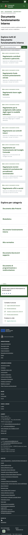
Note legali (3, 502)
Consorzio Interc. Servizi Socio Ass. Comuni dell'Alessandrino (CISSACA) (14, 485)
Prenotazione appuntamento (8, 511)
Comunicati (3, 396)
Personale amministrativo (7, 353)
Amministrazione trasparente (8, 506)
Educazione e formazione (7, 379)
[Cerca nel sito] (23, 6)
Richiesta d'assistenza (6, 513)
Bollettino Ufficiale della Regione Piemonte (11, 474)
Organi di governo (5, 351)
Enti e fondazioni (5, 348)
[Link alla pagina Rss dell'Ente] (2, 520)
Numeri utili (3, 433)
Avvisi (2, 398)
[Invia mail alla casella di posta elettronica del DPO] (11, 441)
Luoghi (2, 406)
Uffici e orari (3, 431)
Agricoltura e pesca (5, 365)
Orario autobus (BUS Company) (8, 490)
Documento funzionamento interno (11, 53)
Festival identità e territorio (7, 493)
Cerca (24, 47)
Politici (2, 355)
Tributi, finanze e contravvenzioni (8, 386)
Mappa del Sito (19, 529)
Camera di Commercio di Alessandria (9, 477)
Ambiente (3, 368)
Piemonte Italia (4, 488)
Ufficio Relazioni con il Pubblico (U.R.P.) (10, 428)
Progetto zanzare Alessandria (8, 495)
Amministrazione (8, 11)
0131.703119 (8, 422)
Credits (8, 529)
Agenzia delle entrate (6, 465)
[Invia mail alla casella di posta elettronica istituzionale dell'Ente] (12, 424)
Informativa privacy (5, 499)
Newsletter (3, 522)
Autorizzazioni (4, 372)
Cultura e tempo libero (6, 377)
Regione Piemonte (5, 1)
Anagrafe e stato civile (6, 370)
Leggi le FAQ (4, 508)
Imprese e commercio (6, 381)
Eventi (2, 409)
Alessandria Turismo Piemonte (8, 470)
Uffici (2, 357)
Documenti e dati (17, 11)
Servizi (16, 528)
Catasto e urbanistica (6, 374)
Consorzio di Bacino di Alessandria (9, 481)
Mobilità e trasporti (5, 384)
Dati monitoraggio (5, 528)
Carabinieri (3, 479)
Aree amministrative (6, 344)
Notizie (2, 394)
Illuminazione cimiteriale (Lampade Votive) (11, 497)
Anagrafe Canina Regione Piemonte (9, 472)
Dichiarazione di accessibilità (7, 504)
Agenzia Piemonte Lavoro (7, 467)
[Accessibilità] (4, 531)
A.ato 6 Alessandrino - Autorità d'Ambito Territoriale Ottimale (14, 462)
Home (2, 11)
